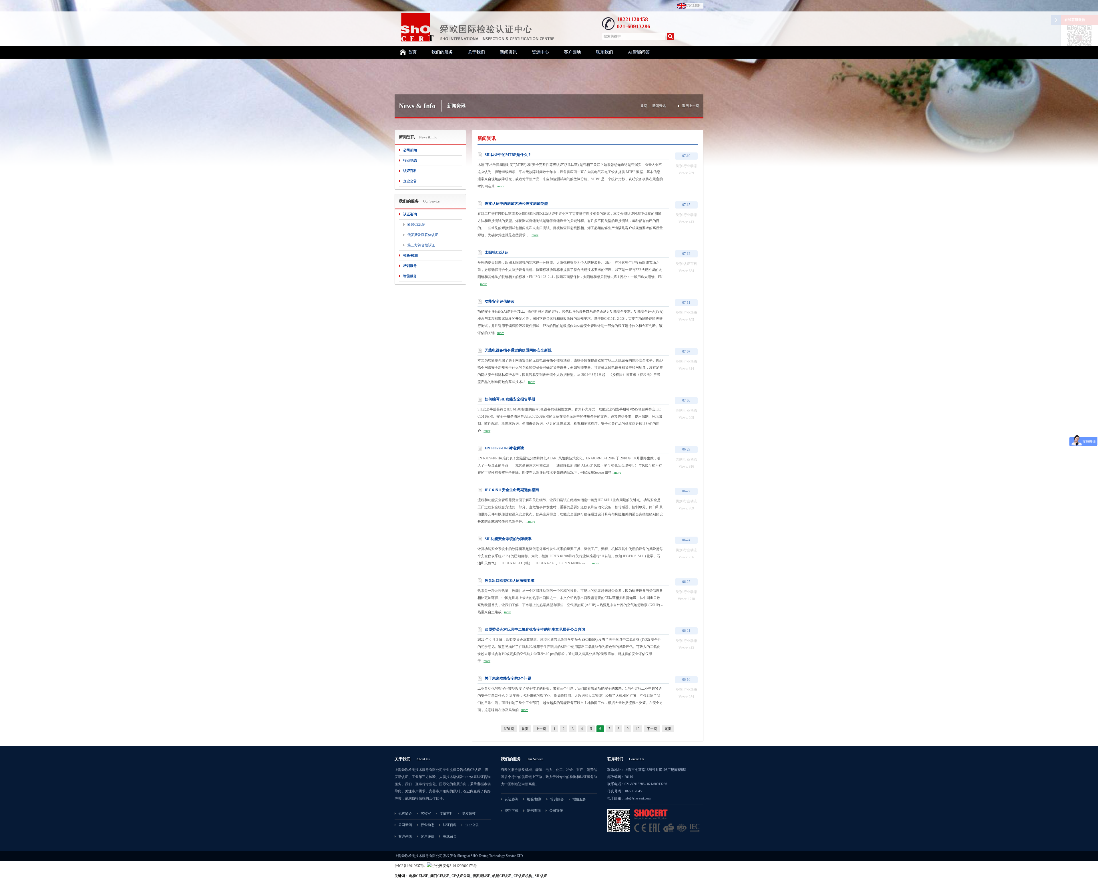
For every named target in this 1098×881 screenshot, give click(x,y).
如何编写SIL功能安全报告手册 (510, 399)
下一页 (652, 729)
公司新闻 (410, 150)
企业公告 (410, 181)
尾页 (668, 729)
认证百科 (410, 171)
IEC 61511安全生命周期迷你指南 (512, 490)
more (500, 186)
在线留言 (450, 836)
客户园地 (572, 52)
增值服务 (410, 276)
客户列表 (405, 836)
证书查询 (534, 811)
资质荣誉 (469, 813)
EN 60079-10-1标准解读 (504, 448)
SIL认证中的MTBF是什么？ (508, 154)
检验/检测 (410, 255)
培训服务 (410, 266)
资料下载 (511, 811)
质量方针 (446, 813)
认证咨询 (410, 214)
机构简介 (405, 813)
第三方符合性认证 (421, 245)
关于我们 (476, 52)
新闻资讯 (508, 52)
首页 (412, 52)
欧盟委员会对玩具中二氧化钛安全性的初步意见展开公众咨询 (535, 629)
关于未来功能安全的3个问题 (508, 678)
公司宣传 (556, 811)
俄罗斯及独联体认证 (422, 235)
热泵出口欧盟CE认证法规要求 (509, 580)
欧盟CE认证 (416, 225)
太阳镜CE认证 (496, 252)
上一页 (541, 729)
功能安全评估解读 (499, 301)
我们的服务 (442, 52)
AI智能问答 (639, 52)
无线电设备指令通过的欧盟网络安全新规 (518, 350)
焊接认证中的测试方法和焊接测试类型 (516, 203)
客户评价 (427, 836)
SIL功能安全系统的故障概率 (508, 539)
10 (637, 729)
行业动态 (410, 160)
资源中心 (540, 52)
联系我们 (604, 52)
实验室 (426, 813)
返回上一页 (690, 106)
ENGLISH (692, 6)
